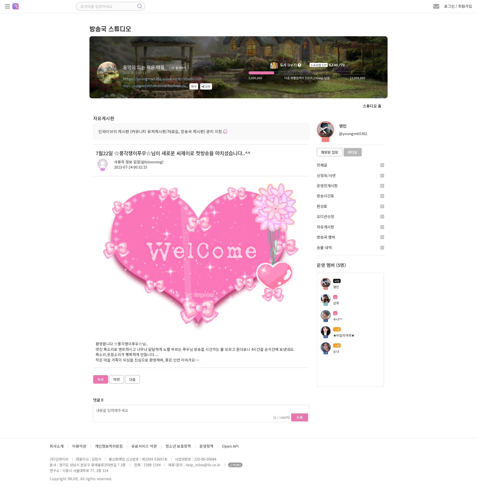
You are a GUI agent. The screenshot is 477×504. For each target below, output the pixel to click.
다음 (132, 379)
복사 (194, 86)
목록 (100, 379)
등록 (299, 417)
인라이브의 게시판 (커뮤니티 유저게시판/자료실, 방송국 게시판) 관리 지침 (160, 131)
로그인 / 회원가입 (458, 6)
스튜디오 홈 (372, 105)
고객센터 (235, 465)
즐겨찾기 (180, 68)
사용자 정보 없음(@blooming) (138, 161)
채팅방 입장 (329, 152)
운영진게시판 (327, 185)
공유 (207, 86)
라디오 (353, 152)
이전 (116, 379)
